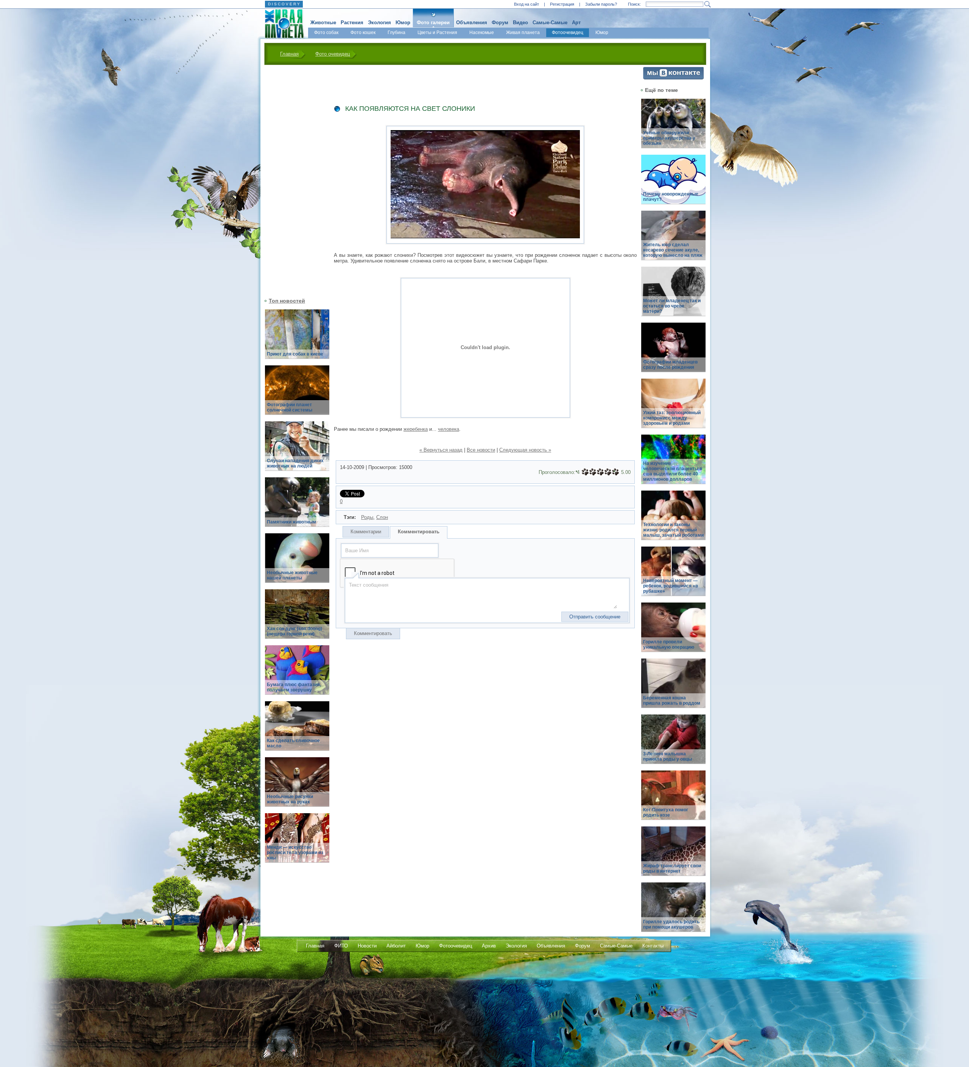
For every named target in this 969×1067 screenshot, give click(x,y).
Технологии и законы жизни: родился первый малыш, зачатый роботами (673, 530)
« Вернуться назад (441, 450)
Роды (367, 517)
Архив (489, 946)
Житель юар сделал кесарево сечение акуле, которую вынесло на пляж (673, 250)
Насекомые (481, 32)
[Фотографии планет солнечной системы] (297, 394)
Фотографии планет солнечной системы (289, 407)
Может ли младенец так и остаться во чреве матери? (672, 306)
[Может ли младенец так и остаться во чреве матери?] (673, 296)
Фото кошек (363, 32)
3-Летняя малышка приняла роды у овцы (667, 756)
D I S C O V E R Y (284, 4)
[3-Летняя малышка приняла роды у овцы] (673, 743)
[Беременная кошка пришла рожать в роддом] (673, 687)
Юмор (403, 22)
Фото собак (326, 32)
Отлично (615, 472)
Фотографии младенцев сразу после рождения (670, 364)
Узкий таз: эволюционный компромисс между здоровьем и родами (672, 418)
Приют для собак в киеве (295, 354)
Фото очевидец (332, 54)
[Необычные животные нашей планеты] (297, 562)
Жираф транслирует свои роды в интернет (672, 868)
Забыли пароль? (601, 4)
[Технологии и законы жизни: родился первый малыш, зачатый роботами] (673, 519)
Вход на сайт (526, 4)
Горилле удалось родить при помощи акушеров (671, 924)
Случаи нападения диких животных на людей (295, 463)
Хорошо (608, 472)
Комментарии (366, 531)
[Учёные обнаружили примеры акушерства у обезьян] (673, 128)
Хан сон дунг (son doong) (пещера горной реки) (294, 631)
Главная (289, 54)
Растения (352, 22)
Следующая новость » (525, 450)
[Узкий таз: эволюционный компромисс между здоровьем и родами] (673, 407)
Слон (382, 517)
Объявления (471, 22)
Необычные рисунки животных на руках (290, 799)
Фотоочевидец (567, 32)
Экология (379, 22)
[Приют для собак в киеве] (297, 338)
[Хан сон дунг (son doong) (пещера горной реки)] (297, 618)
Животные (323, 22)
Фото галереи (433, 22)
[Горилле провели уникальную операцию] (673, 631)
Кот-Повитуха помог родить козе (665, 812)
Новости (367, 946)
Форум (500, 22)
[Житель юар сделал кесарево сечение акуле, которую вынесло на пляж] (673, 240)
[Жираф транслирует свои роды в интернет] (673, 855)
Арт (576, 22)
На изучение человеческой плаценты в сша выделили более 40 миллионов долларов (672, 471)
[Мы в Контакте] (673, 78)
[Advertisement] (292, 180)
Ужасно (585, 472)
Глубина (396, 32)
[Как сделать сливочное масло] (297, 730)
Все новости (481, 450)
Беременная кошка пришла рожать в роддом (671, 700)
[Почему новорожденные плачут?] (673, 184)
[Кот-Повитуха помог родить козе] (673, 799)
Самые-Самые (550, 22)
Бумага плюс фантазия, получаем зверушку (294, 687)
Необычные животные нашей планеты (292, 575)
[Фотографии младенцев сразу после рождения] (673, 352)
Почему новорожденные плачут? (670, 196)
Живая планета (523, 32)
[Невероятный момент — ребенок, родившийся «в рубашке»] (673, 575)
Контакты (653, 946)
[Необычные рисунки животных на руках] (297, 786)
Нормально (600, 472)
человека (448, 429)
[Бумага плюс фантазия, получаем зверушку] (297, 674)
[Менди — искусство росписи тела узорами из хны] (297, 842)
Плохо (593, 472)
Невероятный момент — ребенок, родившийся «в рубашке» (670, 586)
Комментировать (418, 531)
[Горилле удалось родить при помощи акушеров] (673, 911)
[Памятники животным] (297, 506)
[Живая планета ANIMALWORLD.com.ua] (281, 24)
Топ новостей (287, 301)
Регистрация (562, 4)
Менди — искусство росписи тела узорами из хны (295, 852)
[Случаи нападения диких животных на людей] (297, 450)
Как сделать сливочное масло (293, 743)
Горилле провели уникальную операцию (668, 644)
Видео (520, 22)
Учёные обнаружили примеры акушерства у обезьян (669, 138)
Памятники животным (291, 522)
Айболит (396, 946)
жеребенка (415, 429)
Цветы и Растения (437, 32)
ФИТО (341, 946)
